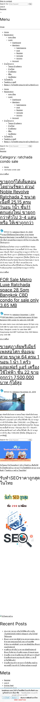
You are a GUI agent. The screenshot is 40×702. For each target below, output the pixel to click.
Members (15, 45)
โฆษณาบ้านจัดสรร (15, 66)
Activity (19, 58)
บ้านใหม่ (11, 69)
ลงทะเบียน (12, 37)
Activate (19, 56)
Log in (2, 7)
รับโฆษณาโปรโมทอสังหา (9, 465)
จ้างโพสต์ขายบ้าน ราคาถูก (9, 468)
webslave (16, 232)
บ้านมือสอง (12, 72)
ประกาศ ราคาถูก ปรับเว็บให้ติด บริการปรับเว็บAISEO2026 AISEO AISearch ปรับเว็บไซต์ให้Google (20, 633)
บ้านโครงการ (9, 64)
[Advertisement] (13, 583)
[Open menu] (1, 12)
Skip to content (6, 1)
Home (6, 32)
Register (3, 9)
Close (2, 27)
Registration (8, 35)
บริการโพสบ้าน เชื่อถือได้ (29, 465)
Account (15, 61)
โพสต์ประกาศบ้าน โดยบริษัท (15, 470)
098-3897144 (20, 700)
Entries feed (8, 685)
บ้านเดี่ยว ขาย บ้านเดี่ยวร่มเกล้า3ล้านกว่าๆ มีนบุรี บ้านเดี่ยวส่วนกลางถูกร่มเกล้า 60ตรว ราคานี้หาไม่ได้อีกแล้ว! (21, 657)
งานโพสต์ (6, 698)
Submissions (21, 48)
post (18, 51)
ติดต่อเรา (15, 698)
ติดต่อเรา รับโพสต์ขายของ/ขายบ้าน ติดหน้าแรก (21, 85)
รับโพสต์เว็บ (8, 80)
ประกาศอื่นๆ (4, 174)
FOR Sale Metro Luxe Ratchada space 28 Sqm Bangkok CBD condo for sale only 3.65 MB (19, 292)
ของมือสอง (12, 77)
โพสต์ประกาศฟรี (10, 82)
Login (10, 40)
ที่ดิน (9, 74)
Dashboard (16, 43)
